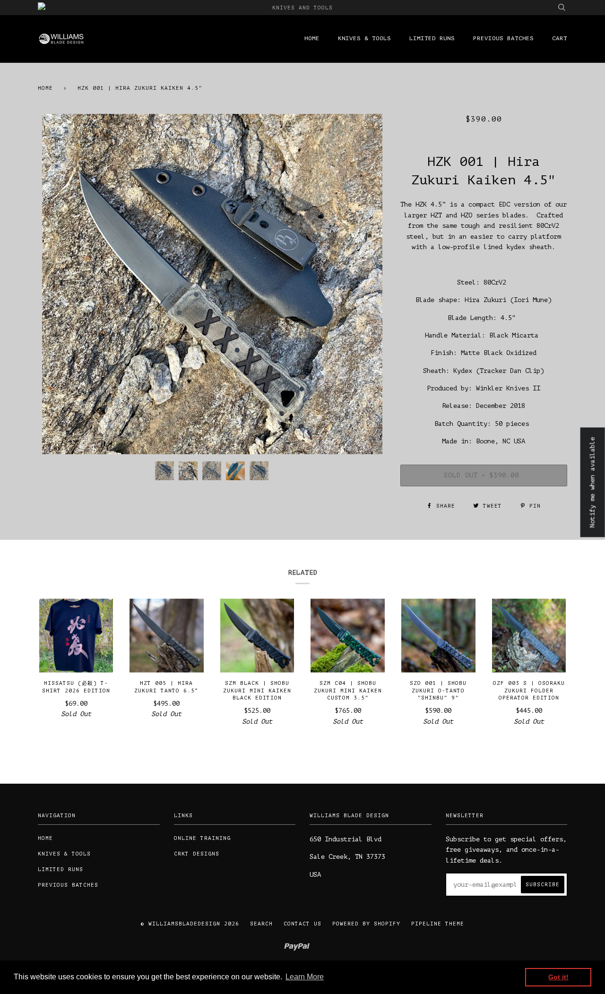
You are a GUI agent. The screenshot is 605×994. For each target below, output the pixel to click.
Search (261, 924)
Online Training (202, 838)
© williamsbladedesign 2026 (190, 924)
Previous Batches (503, 38)
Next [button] (369, 284)
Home (312, 38)
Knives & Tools (364, 38)
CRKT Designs (196, 854)
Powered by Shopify (366, 924)
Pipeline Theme (437, 924)
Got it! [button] (558, 977)
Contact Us (302, 924)
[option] (212, 284)
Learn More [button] (304, 977)
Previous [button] (54, 284)
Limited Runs (432, 38)
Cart (559, 38)
